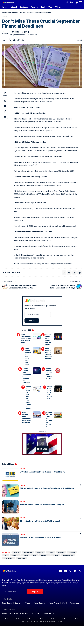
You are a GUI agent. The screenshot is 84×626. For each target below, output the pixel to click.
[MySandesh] (8, 2)
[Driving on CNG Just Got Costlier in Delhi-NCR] (58, 414)
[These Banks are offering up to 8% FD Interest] (10, 523)
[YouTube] (60, 571)
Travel (25, 555)
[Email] (14, 40)
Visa (5, 555)
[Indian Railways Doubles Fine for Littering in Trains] (58, 370)
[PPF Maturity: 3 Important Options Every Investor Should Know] (10, 490)
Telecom (72, 552)
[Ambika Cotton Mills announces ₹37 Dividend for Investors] (37, 370)
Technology (28, 552)
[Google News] (65, 571)
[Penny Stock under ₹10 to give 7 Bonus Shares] (58, 388)
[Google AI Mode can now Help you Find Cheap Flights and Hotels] (37, 388)
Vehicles (61, 552)
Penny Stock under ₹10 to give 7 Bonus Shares (49, 392)
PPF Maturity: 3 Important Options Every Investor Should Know (47, 488)
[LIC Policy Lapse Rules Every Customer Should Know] (10, 474)
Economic (21, 558)
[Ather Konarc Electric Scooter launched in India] (58, 350)
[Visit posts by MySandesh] (5, 33)
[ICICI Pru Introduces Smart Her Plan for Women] (10, 539)
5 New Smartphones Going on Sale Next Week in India (26, 338)
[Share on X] (10, 40)
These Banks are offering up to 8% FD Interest (40, 521)
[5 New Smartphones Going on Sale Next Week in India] (37, 336)
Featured (15, 555)
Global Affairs (8, 558)
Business (40, 552)
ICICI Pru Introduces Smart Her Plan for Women (40, 537)
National (16, 552)
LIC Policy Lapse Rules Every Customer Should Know (42, 472)
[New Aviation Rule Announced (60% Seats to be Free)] (37, 414)
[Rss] (80, 571)
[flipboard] (75, 571)
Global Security (68, 555)
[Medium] (70, 571)
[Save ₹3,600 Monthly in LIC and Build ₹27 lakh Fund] (37, 350)
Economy (44, 555)
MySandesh (16, 32)
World (34, 555)
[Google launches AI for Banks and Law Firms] (58, 336)
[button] (67, 2)
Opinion (55, 555)
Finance (4, 16)
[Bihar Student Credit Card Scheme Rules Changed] (10, 506)
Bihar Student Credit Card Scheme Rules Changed (42, 504)
